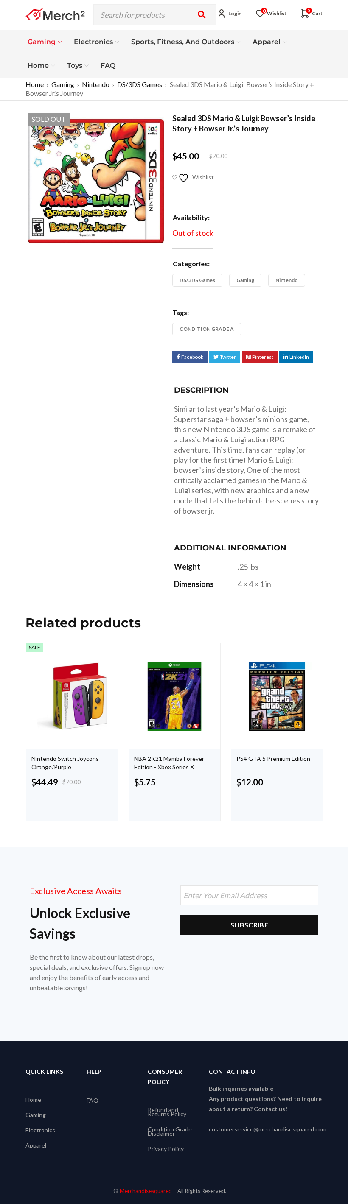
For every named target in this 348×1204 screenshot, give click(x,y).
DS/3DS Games (139, 84)
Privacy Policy (166, 1148)
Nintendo (95, 84)
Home (34, 84)
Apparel (35, 1145)
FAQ (92, 1100)
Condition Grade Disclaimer (170, 1131)
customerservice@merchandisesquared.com (267, 1129)
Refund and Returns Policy (167, 1111)
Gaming (62, 84)
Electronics (40, 1130)
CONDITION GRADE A (207, 329)
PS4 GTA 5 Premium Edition (273, 758)
